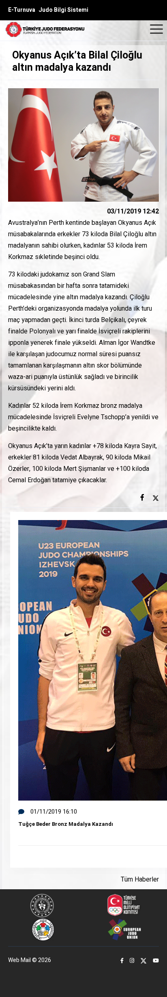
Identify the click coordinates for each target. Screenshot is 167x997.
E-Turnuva (21, 10)
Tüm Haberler (140, 879)
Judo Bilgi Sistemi (63, 10)
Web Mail (19, 960)
